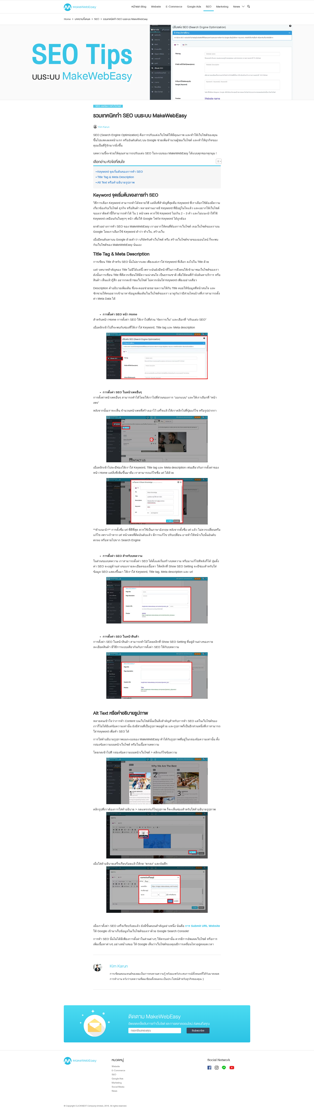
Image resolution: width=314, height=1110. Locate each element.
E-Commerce (174, 6)
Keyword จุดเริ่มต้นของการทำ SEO (120, 171)
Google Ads (194, 6)
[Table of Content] (219, 161)
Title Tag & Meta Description (115, 177)
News (236, 6)
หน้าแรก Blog (138, 6)
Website (156, 6)
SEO (208, 6)
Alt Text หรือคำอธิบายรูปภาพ (116, 182)
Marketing (222, 6)
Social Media (118, 1087)
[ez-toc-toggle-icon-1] (217, 162)
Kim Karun (103, 127)
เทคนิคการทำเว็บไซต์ (111, 106)
